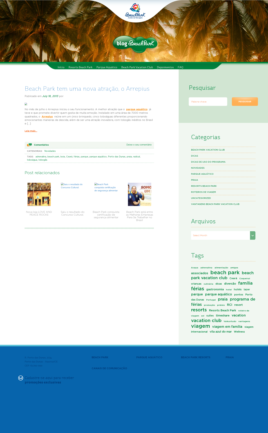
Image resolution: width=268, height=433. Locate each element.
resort (238, 304)
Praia (194, 180)
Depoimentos (165, 67)
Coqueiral (244, 278)
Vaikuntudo (230, 321)
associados (199, 273)
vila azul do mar (221, 331)
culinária (208, 284)
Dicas (194, 156)
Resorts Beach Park (80, 67)
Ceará (69, 157)
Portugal (211, 300)
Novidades (50, 151)
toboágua (32, 160)
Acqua (194, 267)
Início (61, 67)
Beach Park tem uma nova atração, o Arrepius (87, 88)
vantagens (244, 321)
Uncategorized (201, 198)
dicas (218, 283)
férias (77, 157)
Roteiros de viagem (203, 192)
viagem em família (227, 326)
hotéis (238, 289)
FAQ (180, 67)
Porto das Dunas (116, 157)
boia (62, 157)
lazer (247, 289)
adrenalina (41, 157)
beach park (53, 157)
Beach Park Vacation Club (137, 67)
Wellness (239, 331)
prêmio (221, 305)
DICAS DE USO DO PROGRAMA (208, 162)
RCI (229, 304)
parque (84, 157)
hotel (229, 289)
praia (129, 157)
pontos (238, 294)
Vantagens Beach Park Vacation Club (215, 204)
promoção (209, 305)
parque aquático (136, 109)
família (245, 283)
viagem (200, 326)
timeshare (223, 315)
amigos (234, 267)
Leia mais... (31, 131)
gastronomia (215, 289)
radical (136, 157)
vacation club (206, 320)
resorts (199, 309)
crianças (196, 283)
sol (202, 316)
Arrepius (47, 116)
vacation (239, 315)
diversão (230, 283)
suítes (210, 315)
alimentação (221, 267)
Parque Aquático (106, 67)
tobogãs (42, 160)
